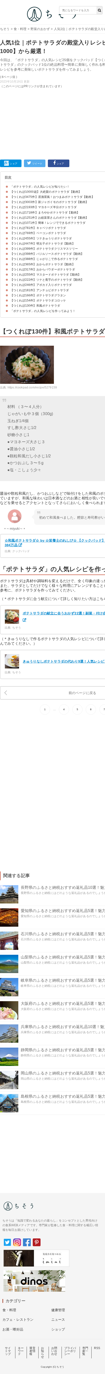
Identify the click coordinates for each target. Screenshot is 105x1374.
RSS (97, 1348)
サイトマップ (8, 1351)
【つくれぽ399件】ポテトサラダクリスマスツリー (44, 248)
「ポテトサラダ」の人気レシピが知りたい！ (40, 186)
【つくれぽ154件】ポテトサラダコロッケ (38, 300)
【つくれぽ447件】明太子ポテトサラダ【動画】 (42, 243)
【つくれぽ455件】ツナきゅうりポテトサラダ (41, 238)
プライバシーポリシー (70, 1351)
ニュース (58, 1319)
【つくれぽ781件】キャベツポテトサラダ (38, 228)
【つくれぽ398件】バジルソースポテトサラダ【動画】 (47, 254)
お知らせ (42, 1352)
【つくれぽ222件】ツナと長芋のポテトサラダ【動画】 (47, 279)
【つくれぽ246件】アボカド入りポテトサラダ (41, 285)
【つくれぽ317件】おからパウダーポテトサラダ (42, 269)
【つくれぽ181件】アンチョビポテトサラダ (39, 290)
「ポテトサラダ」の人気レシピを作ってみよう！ (43, 311)
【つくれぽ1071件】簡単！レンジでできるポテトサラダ (47, 223)
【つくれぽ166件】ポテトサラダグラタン (38, 295)
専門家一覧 (85, 1351)
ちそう (5, 29)
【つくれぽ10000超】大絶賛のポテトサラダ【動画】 (45, 191)
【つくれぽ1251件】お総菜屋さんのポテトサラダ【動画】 (49, 217)
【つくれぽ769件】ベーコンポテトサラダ (38, 233)
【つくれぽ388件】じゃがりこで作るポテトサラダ (44, 259)
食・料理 (20, 29)
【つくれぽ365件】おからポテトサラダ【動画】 (42, 264)
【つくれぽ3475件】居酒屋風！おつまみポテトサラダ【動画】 (52, 197)
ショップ (58, 1329)
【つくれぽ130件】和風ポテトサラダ (35, 305)
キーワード (21, 1351)
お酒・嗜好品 (12, 1329)
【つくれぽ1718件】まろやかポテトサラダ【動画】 (45, 212)
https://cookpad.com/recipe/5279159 (32, 387)
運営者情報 (32, 1351)
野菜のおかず (40, 29)
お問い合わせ (54, 1351)
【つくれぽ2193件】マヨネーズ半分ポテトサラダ (43, 207)
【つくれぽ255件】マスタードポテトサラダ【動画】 (45, 274)
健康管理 (58, 1310)
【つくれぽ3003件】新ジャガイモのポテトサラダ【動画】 (49, 202)
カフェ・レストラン (17, 1319)
